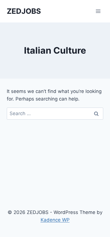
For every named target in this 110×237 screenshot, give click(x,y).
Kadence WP (55, 220)
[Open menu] (98, 11)
